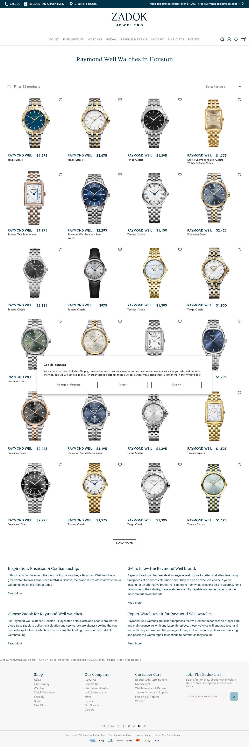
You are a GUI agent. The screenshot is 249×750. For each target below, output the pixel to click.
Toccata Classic (136, 234)
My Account (142, 684)
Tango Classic (15, 160)
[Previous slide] (239, 4)
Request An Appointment (151, 679)
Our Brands (92, 705)
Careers (89, 709)
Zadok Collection (44, 692)
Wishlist (139, 701)
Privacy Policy (193, 375)
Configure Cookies (120, 735)
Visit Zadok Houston (97, 688)
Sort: (209, 86)
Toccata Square (196, 453)
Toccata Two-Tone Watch (22, 234)
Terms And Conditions (167, 735)
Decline (176, 385)
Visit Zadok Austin (96, 692)
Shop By (39, 697)
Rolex (37, 679)
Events (89, 701)
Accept (122, 385)
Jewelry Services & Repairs (151, 692)
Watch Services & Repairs (150, 688)
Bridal (37, 701)
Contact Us (91, 684)
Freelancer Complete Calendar (85, 453)
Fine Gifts (40, 705)
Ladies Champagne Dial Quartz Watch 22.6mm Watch (205, 161)
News (88, 697)
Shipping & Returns (147, 697)
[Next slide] (242, 4)
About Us (90, 679)
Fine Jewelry (41, 684)
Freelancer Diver (17, 524)
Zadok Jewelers (129, 21)
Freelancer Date (196, 234)
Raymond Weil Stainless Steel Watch (84, 236)
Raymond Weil (20, 155)
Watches (39, 688)
